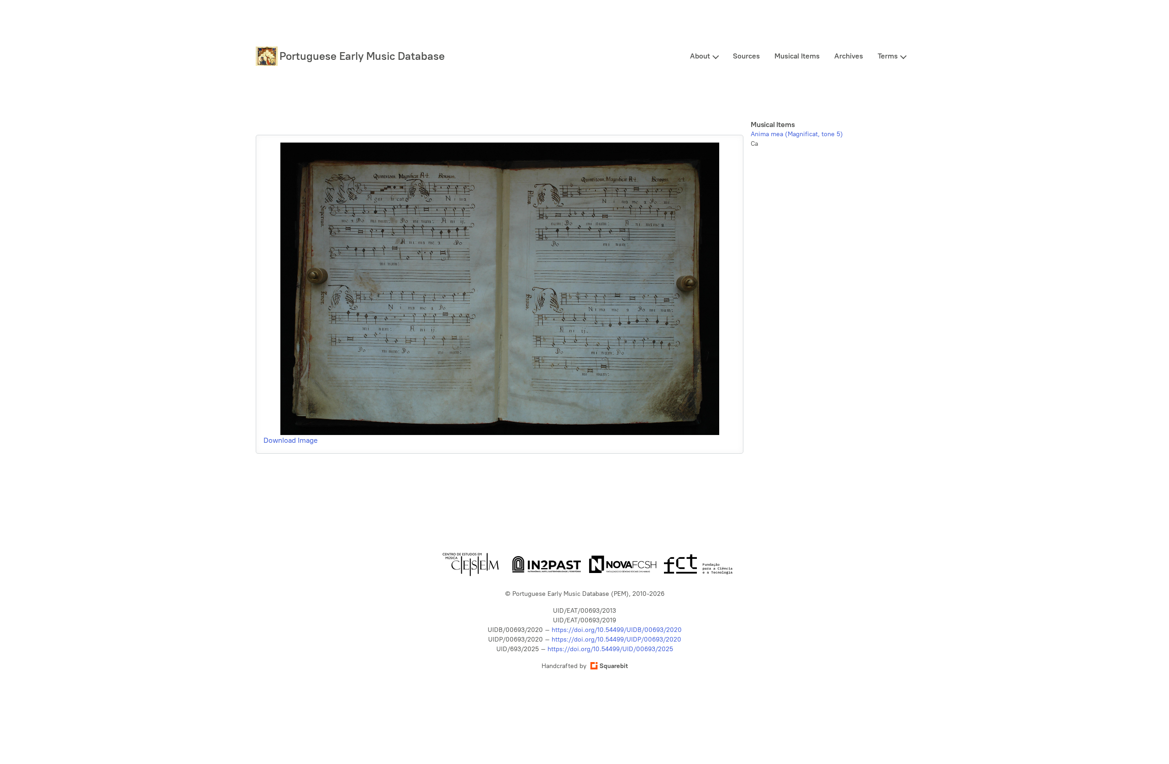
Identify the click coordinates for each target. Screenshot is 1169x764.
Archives (848, 56)
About (700, 56)
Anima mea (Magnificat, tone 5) (797, 134)
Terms (888, 56)
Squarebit (614, 666)
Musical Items (797, 56)
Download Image (290, 440)
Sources (746, 56)
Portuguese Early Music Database (362, 56)
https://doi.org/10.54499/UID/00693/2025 (610, 649)
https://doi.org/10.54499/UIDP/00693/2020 (616, 639)
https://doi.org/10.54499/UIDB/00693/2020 (617, 630)
